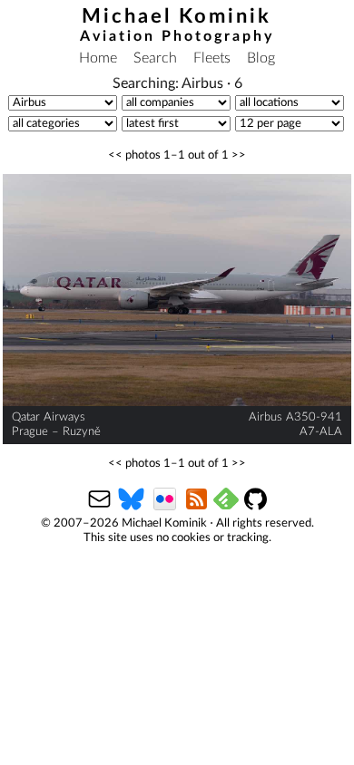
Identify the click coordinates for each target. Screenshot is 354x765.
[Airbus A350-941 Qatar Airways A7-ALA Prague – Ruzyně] (177, 290)
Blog (261, 58)
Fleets (212, 58)
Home (98, 58)
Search (155, 58)
